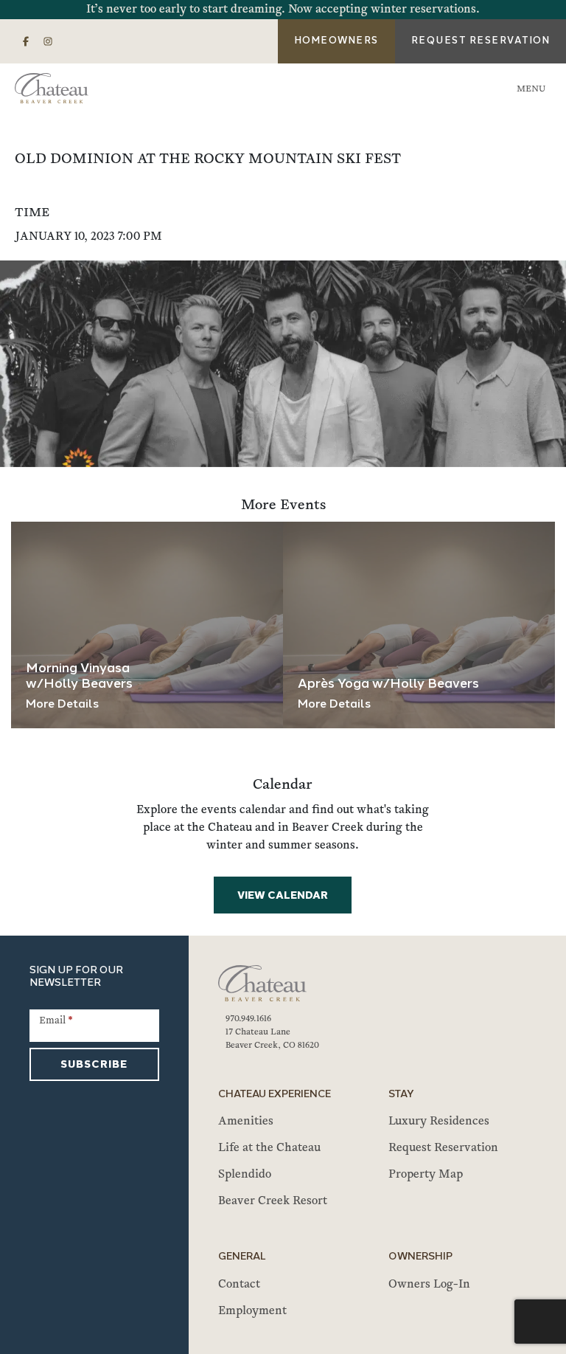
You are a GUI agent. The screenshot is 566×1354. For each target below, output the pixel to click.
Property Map (425, 1175)
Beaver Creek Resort (272, 1201)
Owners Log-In (429, 1285)
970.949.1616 (248, 1019)
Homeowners (336, 41)
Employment (252, 1311)
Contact (239, 1285)
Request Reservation (443, 1148)
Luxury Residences (438, 1121)
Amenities (245, 1121)
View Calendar (282, 896)
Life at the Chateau (269, 1148)
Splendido (244, 1175)
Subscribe (93, 1065)
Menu (531, 89)
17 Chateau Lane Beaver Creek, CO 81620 (272, 1039)
